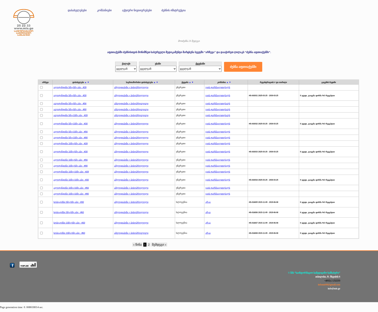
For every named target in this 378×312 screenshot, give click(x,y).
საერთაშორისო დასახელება (142, 82)
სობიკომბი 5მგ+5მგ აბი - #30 (69, 202)
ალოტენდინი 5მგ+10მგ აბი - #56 (71, 131)
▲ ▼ (87, 82)
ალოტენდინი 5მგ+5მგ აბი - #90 (70, 109)
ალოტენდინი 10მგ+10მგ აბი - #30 (71, 180)
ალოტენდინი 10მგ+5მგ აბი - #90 (71, 166)
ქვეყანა (188, 82)
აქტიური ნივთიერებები (137, 10)
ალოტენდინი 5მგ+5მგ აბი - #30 (70, 95)
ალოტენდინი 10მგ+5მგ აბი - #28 (71, 143)
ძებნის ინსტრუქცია (173, 10)
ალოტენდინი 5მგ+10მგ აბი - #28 (71, 115)
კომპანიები (104, 10)
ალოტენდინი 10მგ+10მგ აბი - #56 (71, 188)
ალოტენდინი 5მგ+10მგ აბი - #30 (71, 123)
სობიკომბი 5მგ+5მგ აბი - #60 (69, 212)
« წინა (137, 244)
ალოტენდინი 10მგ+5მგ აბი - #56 (71, 160)
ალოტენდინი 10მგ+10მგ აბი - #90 (71, 194)
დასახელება (80, 82)
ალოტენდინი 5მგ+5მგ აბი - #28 (70, 87)
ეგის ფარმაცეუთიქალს (217, 87)
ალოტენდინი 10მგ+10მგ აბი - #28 (71, 171)
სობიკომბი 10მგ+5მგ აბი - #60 (69, 233)
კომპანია (224, 82)
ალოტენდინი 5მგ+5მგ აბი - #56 (70, 103)
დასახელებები (77, 10)
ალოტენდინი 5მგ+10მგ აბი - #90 (71, 137)
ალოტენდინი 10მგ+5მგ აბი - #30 (71, 151)
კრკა (208, 202)
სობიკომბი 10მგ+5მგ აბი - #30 (69, 223)
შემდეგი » (159, 244)
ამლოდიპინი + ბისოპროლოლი (131, 87)
